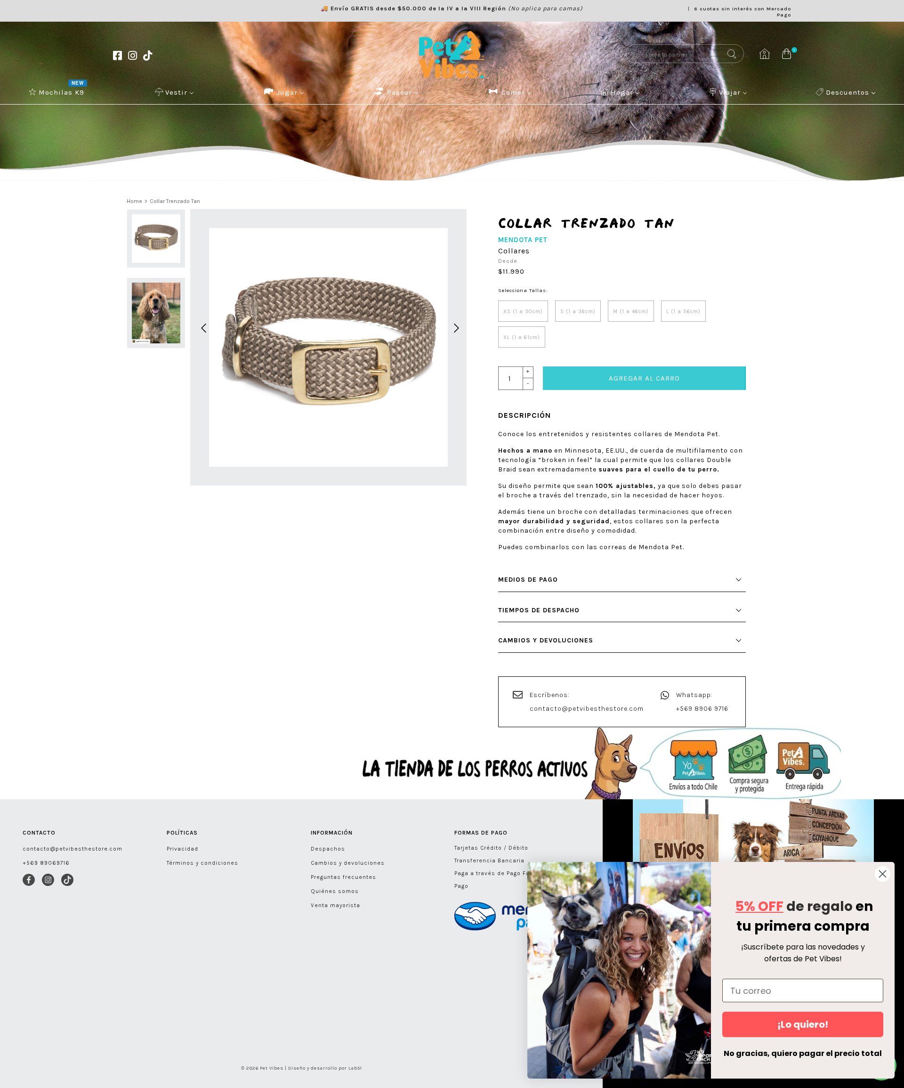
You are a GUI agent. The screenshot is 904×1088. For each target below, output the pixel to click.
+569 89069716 (46, 863)
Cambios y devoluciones (348, 863)
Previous (202, 327)
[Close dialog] (882, 874)
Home (134, 201)
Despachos (328, 848)
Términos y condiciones (202, 863)
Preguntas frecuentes (343, 877)
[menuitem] (57, 92)
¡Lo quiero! (802, 1024)
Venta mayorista (335, 905)
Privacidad (182, 848)
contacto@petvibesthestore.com (587, 709)
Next (455, 327)
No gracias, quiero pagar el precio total (803, 1053)
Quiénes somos (335, 891)
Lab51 (355, 1068)
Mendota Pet (523, 239)
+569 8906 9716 (702, 709)
